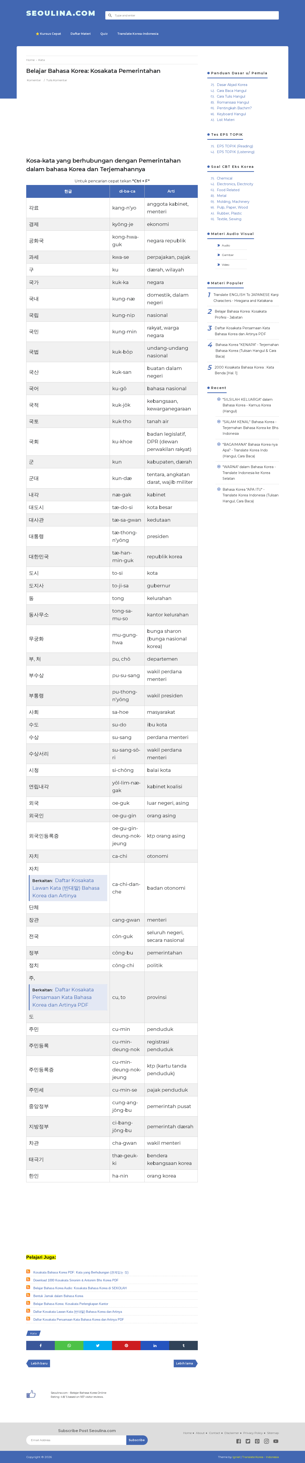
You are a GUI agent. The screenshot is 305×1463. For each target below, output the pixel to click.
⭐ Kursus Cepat (48, 33)
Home (187, 1433)
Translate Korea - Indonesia (260, 1457)
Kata (33, 1333)
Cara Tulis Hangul (231, 96)
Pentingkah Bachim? (234, 108)
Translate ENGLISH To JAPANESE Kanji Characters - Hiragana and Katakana (246, 298)
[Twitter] (248, 1442)
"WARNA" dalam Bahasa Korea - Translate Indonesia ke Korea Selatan (249, 473)
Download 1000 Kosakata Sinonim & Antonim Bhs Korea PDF (75, 1280)
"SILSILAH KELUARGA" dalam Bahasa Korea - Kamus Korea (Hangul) (248, 405)
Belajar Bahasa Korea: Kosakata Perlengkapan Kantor (70, 1304)
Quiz (104, 33)
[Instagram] (266, 1442)
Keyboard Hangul (231, 114)
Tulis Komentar (56, 80)
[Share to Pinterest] (126, 1345)
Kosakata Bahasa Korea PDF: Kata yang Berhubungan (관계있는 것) (80, 1272)
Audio (225, 245)
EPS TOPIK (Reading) (235, 146)
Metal (221, 196)
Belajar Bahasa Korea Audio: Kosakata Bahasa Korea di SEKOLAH (80, 1288)
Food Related (228, 190)
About (200, 1433)
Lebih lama (184, 1363)
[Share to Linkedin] (155, 1345)
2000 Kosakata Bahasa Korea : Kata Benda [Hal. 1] (244, 370)
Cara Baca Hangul (231, 91)
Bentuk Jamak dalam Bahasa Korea (58, 1296)
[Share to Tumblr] (183, 1345)
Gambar (227, 255)
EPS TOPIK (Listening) (235, 152)
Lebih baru (39, 1363)
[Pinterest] (257, 1442)
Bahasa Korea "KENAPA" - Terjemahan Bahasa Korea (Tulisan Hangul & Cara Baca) (247, 351)
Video (225, 264)
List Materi (225, 120)
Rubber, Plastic (229, 213)
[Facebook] (239, 1442)
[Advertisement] (112, 118)
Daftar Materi (81, 33)
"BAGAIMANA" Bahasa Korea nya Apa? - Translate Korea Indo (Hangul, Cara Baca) (250, 450)
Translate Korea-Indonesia (137, 33)
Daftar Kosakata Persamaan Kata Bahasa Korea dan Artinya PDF (63, 997)
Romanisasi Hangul (233, 102)
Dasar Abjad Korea (232, 85)
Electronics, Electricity (235, 184)
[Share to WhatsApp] (69, 1345)
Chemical (224, 178)
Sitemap (273, 1433)
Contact (214, 1433)
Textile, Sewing (229, 219)
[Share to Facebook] (40, 1345)
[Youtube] (276, 1442)
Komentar (34, 80)
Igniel (236, 1457)
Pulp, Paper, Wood (232, 207)
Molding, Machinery (233, 202)
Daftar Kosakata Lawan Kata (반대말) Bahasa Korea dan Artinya (66, 888)
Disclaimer (231, 1433)
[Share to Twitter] (97, 1345)
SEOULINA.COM (61, 13)
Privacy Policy (253, 1433)
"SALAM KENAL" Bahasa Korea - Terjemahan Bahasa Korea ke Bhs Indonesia (250, 428)
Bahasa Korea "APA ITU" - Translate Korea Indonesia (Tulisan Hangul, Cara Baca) (251, 495)
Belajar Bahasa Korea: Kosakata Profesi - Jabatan (241, 314)
